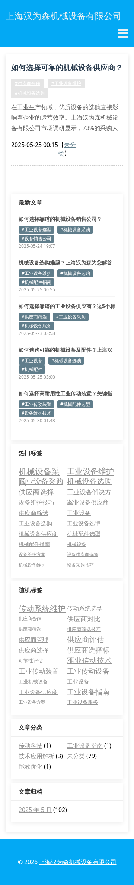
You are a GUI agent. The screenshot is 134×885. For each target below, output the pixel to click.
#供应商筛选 (34, 317)
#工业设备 (32, 360)
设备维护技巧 (36, 502)
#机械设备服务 (36, 326)
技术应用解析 (36, 756)
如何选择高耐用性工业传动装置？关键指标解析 (65, 393)
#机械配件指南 (36, 282)
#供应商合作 (27, 83)
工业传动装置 (39, 670)
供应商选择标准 (88, 650)
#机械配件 (32, 369)
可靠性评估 (31, 660)
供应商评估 (85, 639)
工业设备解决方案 (89, 492)
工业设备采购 (41, 481)
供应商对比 (83, 618)
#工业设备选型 (36, 229)
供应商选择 (36, 492)
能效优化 (30, 766)
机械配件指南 (34, 543)
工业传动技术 (89, 660)
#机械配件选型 (75, 404)
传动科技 (30, 745)
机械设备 (76, 544)
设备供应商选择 (82, 554)
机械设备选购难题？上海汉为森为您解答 (65, 262)
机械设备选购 (89, 481)
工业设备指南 (88, 692)
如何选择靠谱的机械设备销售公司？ (60, 218)
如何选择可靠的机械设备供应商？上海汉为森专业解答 (67, 68)
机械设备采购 (39, 471)
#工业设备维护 (66, 83)
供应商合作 (30, 618)
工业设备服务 (82, 702)
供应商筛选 (33, 513)
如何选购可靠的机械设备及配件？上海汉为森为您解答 (65, 350)
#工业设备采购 (71, 317)
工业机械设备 (33, 681)
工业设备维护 (90, 471)
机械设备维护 (32, 565)
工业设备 (79, 513)
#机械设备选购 (30, 93)
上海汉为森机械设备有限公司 (78, 862)
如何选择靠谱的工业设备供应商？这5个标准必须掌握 (67, 306)
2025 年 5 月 (35, 810)
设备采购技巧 (80, 565)
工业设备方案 (32, 702)
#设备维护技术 (36, 413)
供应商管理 (33, 639)
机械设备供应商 (38, 533)
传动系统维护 (42, 608)
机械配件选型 (83, 533)
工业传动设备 (88, 671)
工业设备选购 (35, 523)
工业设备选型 (83, 523)
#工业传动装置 (36, 404)
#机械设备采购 (75, 229)
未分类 (76, 756)
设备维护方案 (32, 554)
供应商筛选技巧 (84, 629)
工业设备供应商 (88, 502)
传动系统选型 (85, 608)
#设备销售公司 (36, 238)
